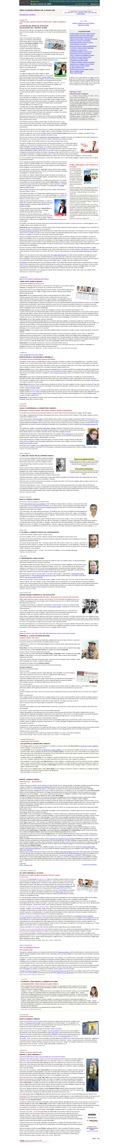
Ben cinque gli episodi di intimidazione (29, 230)
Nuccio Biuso (39, 419)
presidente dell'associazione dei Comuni (45, 575)
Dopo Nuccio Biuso (63, 952)
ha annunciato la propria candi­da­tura (88, 746)
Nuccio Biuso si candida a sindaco (79, 58)
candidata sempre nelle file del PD (65, 972)
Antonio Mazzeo (45, 445)
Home (70, 6)
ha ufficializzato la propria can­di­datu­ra (52, 750)
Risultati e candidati (77, 23)
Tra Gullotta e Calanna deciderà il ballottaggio (82, 48)
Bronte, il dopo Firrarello (76, 72)
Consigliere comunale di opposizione (29, 971)
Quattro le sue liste (37, 393)
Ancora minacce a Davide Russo (84, 469)
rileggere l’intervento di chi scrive (77, 853)
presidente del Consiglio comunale (29, 443)
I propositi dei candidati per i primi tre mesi (81, 51)
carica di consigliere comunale (49, 507)
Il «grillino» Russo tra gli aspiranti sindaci (80, 57)
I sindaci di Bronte (80, 13)
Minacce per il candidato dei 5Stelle (84, 459)
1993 (89, 12)
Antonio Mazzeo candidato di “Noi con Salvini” (82, 64)
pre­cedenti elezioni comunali (61, 971)
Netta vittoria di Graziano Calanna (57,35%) (81, 37)
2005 (69, 12)
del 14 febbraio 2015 (43, 787)
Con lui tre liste (95, 380)
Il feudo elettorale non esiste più (78, 44)
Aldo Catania (46, 428)
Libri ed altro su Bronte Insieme (92, 1129)
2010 (65, 12)
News (74, 6)
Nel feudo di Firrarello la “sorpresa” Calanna (81, 42)
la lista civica (33, 387)
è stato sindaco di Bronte (65, 851)
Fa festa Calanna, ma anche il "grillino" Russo (82, 35)
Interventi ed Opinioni (88, 23)
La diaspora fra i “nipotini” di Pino (78, 50)
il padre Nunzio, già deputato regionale (49, 137)
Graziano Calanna (94, 420)
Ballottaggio (81, 12)
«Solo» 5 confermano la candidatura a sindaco (82, 55)
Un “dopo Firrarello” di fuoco (77, 67)
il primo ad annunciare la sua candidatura (34, 504)
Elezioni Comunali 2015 (87, 6)
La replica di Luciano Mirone (89, 864)
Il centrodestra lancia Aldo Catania (79, 60)
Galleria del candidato (83, 25)
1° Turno (76, 12)
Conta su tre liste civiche (60, 372)
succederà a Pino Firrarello (33, 1023)
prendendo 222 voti (25, 1036)
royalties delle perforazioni (59, 255)
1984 (95, 12)
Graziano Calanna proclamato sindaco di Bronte (82, 33)
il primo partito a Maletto (55, 606)
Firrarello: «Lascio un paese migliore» (80, 65)
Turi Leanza (51, 152)
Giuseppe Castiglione (64, 886)
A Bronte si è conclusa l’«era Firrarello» (80, 40)
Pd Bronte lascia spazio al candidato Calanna (82, 69)
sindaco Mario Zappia (53, 1032)
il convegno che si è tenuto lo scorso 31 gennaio (61, 838)
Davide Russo (69, 434)
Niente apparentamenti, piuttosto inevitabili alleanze (83, 46)
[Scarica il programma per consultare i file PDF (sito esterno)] (97, 1131)
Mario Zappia (59, 892)
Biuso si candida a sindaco (77, 71)
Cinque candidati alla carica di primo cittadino (31, 354)
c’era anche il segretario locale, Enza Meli (34, 148)
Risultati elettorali (79, 6)
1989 (92, 12)
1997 (86, 12)
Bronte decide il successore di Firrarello (80, 53)
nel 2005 (55, 1031)
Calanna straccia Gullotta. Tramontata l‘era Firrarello (83, 39)
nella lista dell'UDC (66, 1036)
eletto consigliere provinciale (35, 577)
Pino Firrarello (33, 879)
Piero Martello (23, 262)
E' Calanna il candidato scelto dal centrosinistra (82, 62)
